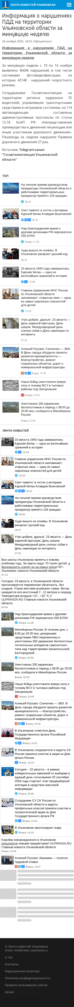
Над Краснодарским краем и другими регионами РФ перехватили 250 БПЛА (46, 232)
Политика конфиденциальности (27, 978)
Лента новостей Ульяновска (25, 999)
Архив (9, 992)
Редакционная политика (22, 971)
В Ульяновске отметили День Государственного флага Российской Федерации (40, 734)
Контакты (11, 964)
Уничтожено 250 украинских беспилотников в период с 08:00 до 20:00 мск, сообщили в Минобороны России (43, 668)
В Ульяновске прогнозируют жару (38, 827)
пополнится (9, 843)
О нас (9, 957)
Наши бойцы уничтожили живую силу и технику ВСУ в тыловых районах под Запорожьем (43, 385)
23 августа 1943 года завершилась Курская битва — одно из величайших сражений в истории (45, 272)
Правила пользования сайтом (26, 985)
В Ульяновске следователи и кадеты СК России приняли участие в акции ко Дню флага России (43, 753)
